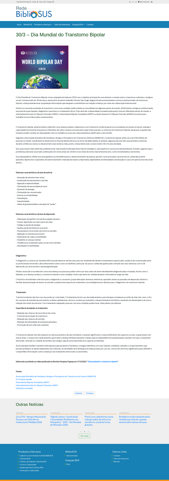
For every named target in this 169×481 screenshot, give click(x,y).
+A (130, 2)
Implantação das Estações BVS (31, 467)
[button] (151, 2)
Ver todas (84, 436)
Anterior (78, 393)
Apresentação (72, 456)
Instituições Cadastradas (29, 470)
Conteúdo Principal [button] (23, 2)
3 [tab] (88, 431)
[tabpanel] (33, 418)
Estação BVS (77, 24)
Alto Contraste (144, 2)
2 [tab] (84, 431)
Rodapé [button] (50, 2)
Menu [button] (35, 2)
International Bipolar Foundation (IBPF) (32, 382)
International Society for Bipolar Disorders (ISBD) (37, 385)
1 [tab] (81, 431)
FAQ (68, 464)
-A (135, 2)
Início (19, 24)
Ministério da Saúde (24, 388)
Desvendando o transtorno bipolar (102, 361)
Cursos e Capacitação (28, 464)
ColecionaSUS (25, 458)
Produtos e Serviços (42, 24)
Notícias (117, 461)
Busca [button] (42, 2)
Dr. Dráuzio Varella (24, 379)
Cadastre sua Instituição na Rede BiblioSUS (36, 456)
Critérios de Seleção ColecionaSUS (33, 461)
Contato (90, 24)
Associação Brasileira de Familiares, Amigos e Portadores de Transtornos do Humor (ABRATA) (56, 376)
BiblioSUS (28, 24)
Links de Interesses (62, 24)
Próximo (89, 393)
